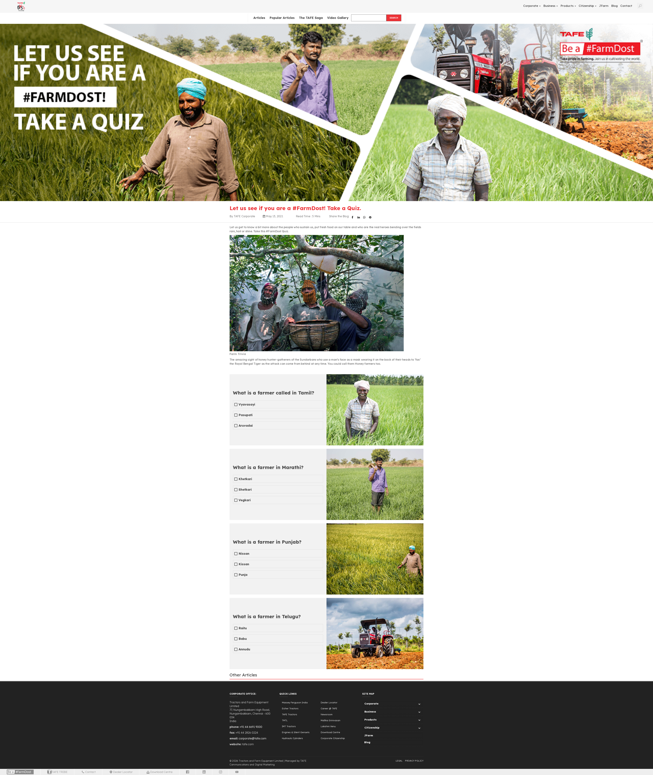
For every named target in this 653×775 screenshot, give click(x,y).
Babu (243, 638)
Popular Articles (282, 18)
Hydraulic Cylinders (292, 738)
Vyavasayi (247, 404)
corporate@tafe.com (252, 738)
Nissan (244, 553)
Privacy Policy (414, 761)
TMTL (285, 720)
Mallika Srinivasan (330, 720)
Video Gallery (337, 18)
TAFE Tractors (289, 714)
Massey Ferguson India (295, 702)
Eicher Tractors (290, 708)
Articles (259, 18)
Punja (243, 574)
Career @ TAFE (329, 708)
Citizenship (587, 5)
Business (549, 5)
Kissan (244, 564)
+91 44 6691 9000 (251, 727)
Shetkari (245, 489)
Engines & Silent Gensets (295, 732)
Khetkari (245, 479)
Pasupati (246, 415)
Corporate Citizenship (333, 738)
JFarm (603, 5)
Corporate (531, 5)
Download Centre (330, 732)
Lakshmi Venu (328, 726)
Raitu (243, 628)
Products (567, 5)
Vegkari (245, 500)
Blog (614, 5)
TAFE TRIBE (60, 772)
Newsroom (326, 714)
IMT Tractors (289, 726)
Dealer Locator (329, 702)
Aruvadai (246, 425)
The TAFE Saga (311, 18)
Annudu (244, 649)
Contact (626, 5)
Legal (399, 761)
